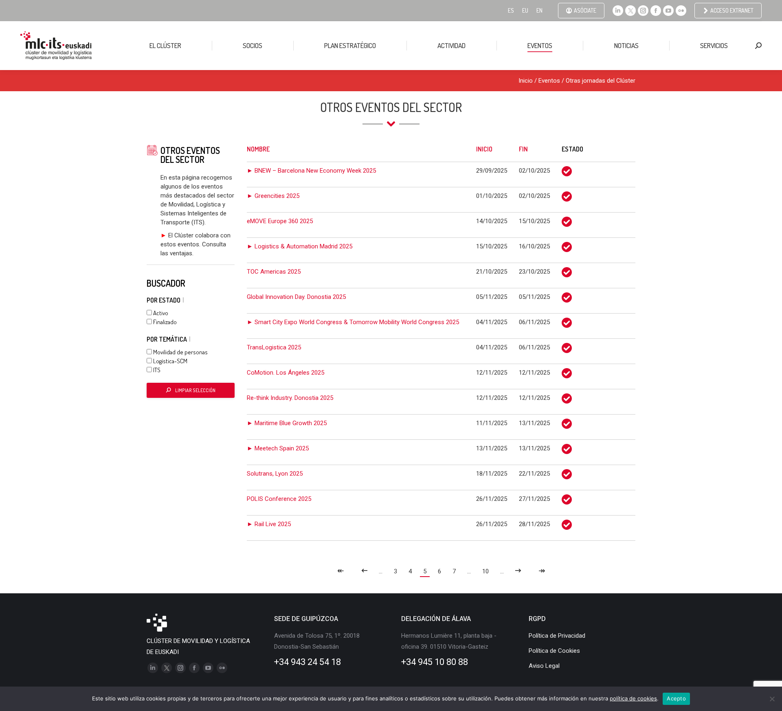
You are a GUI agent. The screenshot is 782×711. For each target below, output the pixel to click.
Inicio (525, 80)
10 (485, 571)
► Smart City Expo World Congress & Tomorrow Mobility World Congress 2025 (353, 322)
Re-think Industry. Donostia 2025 (290, 398)
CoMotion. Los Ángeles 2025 (285, 372)
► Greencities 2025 (273, 196)
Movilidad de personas (180, 352)
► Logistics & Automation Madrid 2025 (299, 246)
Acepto (676, 698)
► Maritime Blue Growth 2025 (287, 423)
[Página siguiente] (518, 571)
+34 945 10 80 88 (434, 662)
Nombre (258, 149)
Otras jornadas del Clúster (600, 80)
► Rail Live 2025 (269, 524)
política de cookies (633, 698)
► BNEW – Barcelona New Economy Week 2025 (311, 170)
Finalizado (164, 322)
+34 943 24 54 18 (307, 662)
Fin (523, 149)
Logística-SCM (169, 361)
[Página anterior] (364, 571)
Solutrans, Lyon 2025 (275, 473)
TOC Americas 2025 (274, 271)
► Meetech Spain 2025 (278, 448)
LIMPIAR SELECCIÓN (195, 390)
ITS (156, 370)
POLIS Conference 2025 (279, 499)
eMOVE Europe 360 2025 (280, 221)
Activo (160, 313)
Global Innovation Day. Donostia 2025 (296, 297)
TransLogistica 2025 (274, 347)
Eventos (549, 80)
